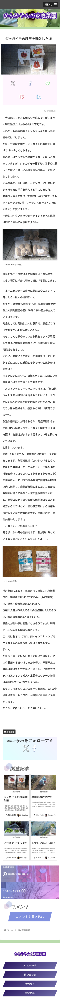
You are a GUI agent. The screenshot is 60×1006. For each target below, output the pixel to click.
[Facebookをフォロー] (34, 748)
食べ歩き (30, 983)
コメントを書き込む (30, 916)
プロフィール (30, 965)
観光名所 (30, 993)
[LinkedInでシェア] (38, 96)
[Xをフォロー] (25, 748)
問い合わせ (30, 974)
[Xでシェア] (12, 83)
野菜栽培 (10, 731)
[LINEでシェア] (47, 83)
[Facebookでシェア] (30, 83)
